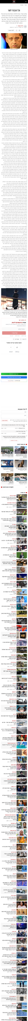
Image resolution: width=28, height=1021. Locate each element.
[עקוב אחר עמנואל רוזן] (13, 339)
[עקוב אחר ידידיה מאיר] (21, 339)
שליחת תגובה (4, 420)
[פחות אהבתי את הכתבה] (11, 347)
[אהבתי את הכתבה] (17, 347)
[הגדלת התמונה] (25, 35)
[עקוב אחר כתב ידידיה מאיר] (16, 26)
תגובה (2, 428)
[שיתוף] (16, 30)
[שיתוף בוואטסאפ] (19, 30)
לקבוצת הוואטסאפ (13, 374)
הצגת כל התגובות (14, 440)
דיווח (5, 428)
